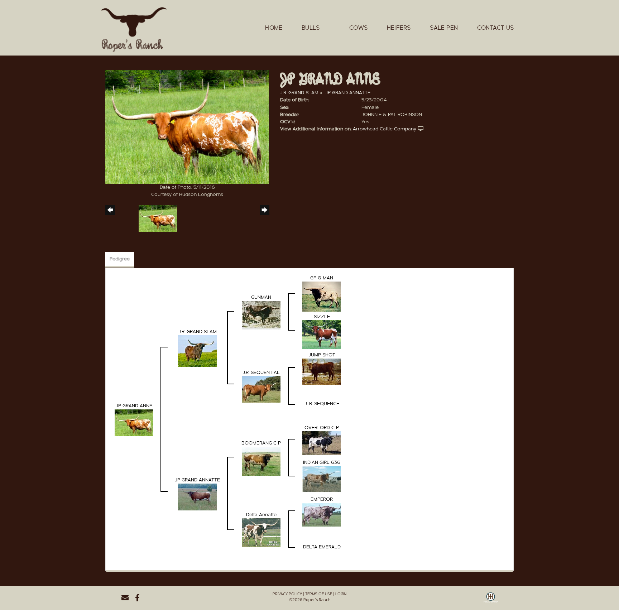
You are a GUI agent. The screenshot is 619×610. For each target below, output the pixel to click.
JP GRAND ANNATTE (347, 93)
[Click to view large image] (187, 126)
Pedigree (120, 259)
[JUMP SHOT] (321, 371)
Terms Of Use (318, 594)
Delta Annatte (261, 515)
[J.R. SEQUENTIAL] (261, 389)
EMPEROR (322, 499)
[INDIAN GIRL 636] (321, 479)
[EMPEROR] (321, 515)
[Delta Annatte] (261, 532)
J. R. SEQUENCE (321, 404)
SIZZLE (322, 317)
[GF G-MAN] (321, 296)
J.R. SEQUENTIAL (261, 372)
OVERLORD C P (321, 428)
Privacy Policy (287, 594)
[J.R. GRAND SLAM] (197, 351)
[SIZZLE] (321, 334)
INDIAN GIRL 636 (321, 462)
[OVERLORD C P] (321, 443)
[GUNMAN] (261, 315)
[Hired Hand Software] (491, 600)
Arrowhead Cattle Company (384, 129)
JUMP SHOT (321, 355)
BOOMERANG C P (261, 443)
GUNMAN (261, 297)
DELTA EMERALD (322, 547)
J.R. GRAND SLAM (299, 93)
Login (340, 594)
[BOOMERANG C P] (261, 461)
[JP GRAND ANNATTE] (197, 497)
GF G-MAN (321, 278)
